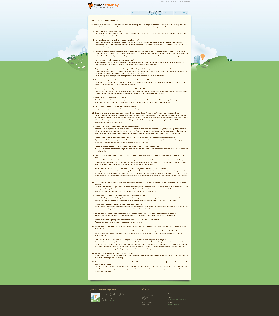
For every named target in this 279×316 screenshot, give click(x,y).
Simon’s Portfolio (155, 14)
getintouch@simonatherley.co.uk (179, 299)
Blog (185, 13)
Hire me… (168, 13)
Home (134, 13)
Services (143, 13)
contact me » (110, 301)
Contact (177, 13)
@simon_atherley (173, 304)
